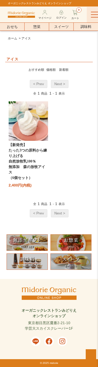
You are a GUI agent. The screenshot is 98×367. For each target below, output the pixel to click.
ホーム (12, 38)
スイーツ (61, 27)
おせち (12, 27)
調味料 (85, 27)
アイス (26, 38)
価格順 (51, 70)
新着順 (63, 70)
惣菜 (37, 27)
